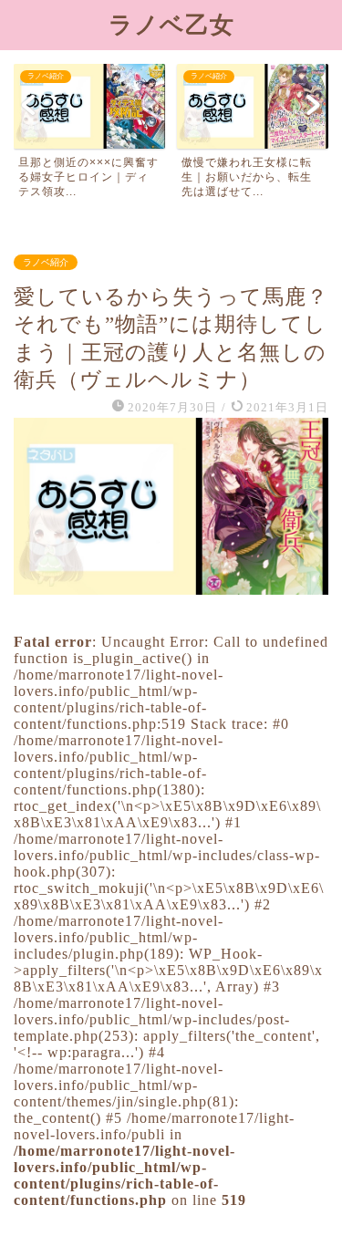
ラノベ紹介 (45, 262)
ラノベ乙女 (171, 24)
